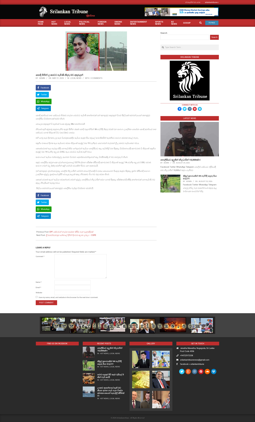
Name (38, 282)
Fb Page (212, 23)
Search (163, 33)
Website (39, 293)
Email (38, 287)
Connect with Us (189, 105)
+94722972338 (186, 355)
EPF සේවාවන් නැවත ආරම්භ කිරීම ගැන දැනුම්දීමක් (71, 232)
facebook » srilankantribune (192, 364)
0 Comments (96, 78)
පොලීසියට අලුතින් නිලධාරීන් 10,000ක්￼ (180, 159)
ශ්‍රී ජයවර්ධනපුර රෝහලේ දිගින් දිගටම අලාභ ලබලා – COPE (71, 235)
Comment (40, 256)
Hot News (104, 353)
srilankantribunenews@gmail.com (194, 360)
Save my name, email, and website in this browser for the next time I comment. (68, 297)
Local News (75, 78)
